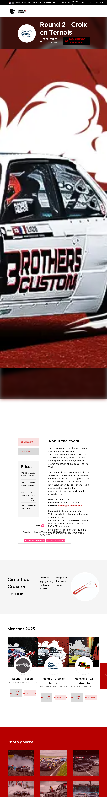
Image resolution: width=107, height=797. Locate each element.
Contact (84, 3)
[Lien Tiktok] (102, 2)
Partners (47, 3)
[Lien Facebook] (90, 2)
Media (55, 3)
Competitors (20, 3)
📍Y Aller (25, 452)
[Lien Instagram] (93, 2)
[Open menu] (98, 11)
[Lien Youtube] (97, 2)
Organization (34, 3)
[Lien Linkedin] (100, 2)
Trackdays (65, 3)
